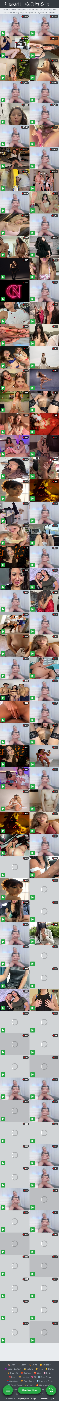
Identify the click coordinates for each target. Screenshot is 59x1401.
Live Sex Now (29, 1390)
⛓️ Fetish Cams (15, 1385)
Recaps (33, 1399)
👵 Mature (28, 1369)
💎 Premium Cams (45, 1381)
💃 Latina (33, 1365)
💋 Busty (12, 1377)
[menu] (8, 1390)
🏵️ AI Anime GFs (43, 1385)
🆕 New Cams (44, 1377)
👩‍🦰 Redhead (26, 1373)
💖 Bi (33, 1377)
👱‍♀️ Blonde (49, 1369)
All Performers (43, 1399)
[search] (51, 1390)
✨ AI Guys (13, 1389)
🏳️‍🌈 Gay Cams (12, 1381)
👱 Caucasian (46, 1365)
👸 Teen (39, 1369)
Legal (52, 1399)
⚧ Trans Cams (27, 1381)
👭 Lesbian (24, 1377)
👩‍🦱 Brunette (12, 1373)
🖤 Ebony (22, 1365)
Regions (21, 1399)
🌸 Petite (47, 1373)
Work (27, 1399)
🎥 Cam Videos (44, 1389)
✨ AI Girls (29, 1385)
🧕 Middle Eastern (13, 1369)
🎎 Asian (11, 1365)
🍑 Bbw (37, 1373)
